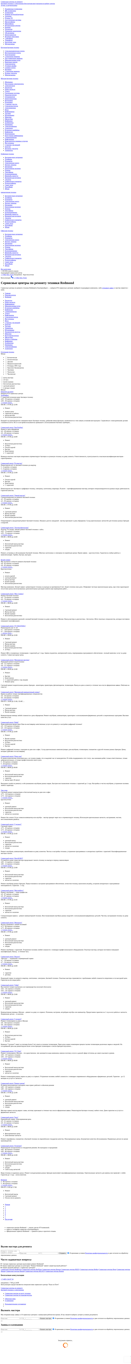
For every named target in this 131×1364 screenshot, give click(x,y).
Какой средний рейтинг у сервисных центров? (19, 1267)
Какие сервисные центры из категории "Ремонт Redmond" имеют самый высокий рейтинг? (35, 1266)
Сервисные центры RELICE (35, 1271)
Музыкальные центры (12, 25)
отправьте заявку (108, 288)
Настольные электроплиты (14, 84)
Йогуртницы (9, 143)
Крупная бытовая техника (10, 47)
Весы (7, 110)
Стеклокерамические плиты (15, 51)
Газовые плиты (10, 68)
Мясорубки (9, 119)
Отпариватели (10, 97)
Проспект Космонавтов (15, 368)
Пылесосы (8, 87)
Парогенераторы (11, 99)
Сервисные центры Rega (107, 1269)
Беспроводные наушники (14, 157)
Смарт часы (9, 185)
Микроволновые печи (12, 60)
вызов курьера (8, 382)
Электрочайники (11, 126)
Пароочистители (11, 95)
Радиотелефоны (10, 183)
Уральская (10, 372)
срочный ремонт (9, 386)
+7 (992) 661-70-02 (7, 275)
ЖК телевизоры (10, 11)
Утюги (7, 91)
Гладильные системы (12, 93)
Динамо (10, 362)
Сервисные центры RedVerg (32, 1269)
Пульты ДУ (9, 18)
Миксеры (8, 117)
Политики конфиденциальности (96, 1253)
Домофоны (9, 40)
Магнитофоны (10, 22)
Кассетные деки (10, 42)
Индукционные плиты (13, 53)
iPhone (7, 189)
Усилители (8, 29)
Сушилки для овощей (12, 145)
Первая (7, 1204)
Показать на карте (7, 392)
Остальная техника (7, 352)
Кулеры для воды (11, 73)
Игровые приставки (12, 36)
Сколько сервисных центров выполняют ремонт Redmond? (23, 1264)
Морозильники (10, 75)
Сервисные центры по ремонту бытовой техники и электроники (28, 2)
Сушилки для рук (11, 104)
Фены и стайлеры (11, 339)
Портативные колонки (13, 168)
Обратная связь (10, 1299)
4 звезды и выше (9, 388)
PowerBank (9, 187)
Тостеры (8, 113)
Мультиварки (9, 115)
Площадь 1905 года (14, 366)
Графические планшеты (13, 181)
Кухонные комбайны (12, 130)
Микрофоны (9, 24)
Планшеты (8, 161)
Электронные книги (12, 163)
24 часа (5, 380)
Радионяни (9, 102)
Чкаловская (11, 374)
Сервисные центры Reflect (89, 1269)
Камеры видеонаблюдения (14, 14)
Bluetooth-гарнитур (11, 176)
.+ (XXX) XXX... (7, 633)
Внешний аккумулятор (13, 178)
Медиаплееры (10, 44)
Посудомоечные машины (14, 58)
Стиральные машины (12, 56)
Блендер (8, 147)
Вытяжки (8, 69)
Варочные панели (11, 62)
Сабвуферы (9, 38)
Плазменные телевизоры (13, 9)
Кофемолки (9, 132)
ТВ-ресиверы (9, 33)
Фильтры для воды (11, 148)
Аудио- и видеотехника (9, 5)
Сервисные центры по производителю (18, 1295)
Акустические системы (13, 20)
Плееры (7, 170)
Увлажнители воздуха (12, 332)
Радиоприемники (11, 174)
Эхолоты (8, 179)
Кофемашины (9, 111)
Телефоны (8, 159)
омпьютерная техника (8, 192)
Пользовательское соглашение (15, 1304)
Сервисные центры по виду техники (18, 1293)
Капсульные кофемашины (14, 135)
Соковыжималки (11, 137)
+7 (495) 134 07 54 (7, 1279)
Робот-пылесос (10, 89)
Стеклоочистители (11, 106)
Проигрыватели (10, 35)
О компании (9, 1300)
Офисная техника (7, 231)
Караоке (8, 27)
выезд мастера (8, 378)
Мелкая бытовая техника (9, 78)
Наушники (8, 167)
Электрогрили (10, 86)
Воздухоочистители (12, 335)
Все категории (6, 269)
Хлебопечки (9, 123)
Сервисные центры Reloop (54, 1271)
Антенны (8, 16)
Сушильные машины (12, 71)
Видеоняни (9, 100)
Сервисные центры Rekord (15, 1271)
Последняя (8, 1219)
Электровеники (10, 108)
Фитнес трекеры (10, 165)
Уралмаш (10, 370)
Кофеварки (9, 121)
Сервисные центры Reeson (51, 1269)
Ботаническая (12, 357)
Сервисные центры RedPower (11, 1269)
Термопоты (9, 150)
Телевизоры (9, 12)
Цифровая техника (7, 154)
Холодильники (10, 55)
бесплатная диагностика (11, 384)
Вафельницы (9, 139)
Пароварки (9, 124)
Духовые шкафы (10, 66)
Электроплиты (10, 64)
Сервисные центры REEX (70, 1269)
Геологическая (12, 359)
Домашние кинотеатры (13, 31)
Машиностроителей (14, 364)
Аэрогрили (9, 128)
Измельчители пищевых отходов (16, 141)
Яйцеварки (9, 82)
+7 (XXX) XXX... (7, 403)
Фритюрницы (10, 134)
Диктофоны (9, 172)
